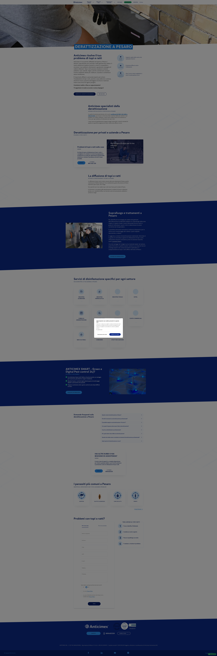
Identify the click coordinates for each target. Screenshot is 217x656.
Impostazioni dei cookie (102, 334)
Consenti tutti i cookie (115, 334)
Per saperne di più (99, 329)
